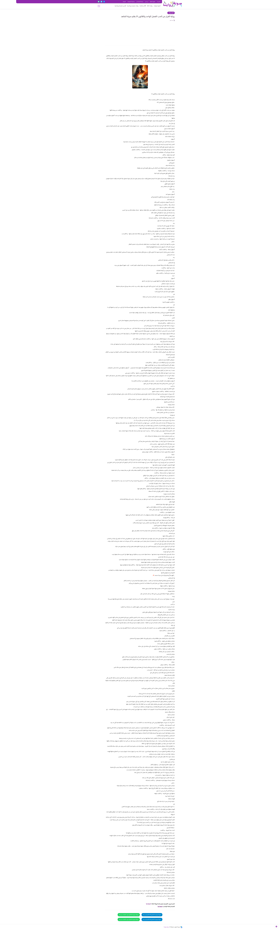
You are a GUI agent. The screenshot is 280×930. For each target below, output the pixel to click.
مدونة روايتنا (166, 927)
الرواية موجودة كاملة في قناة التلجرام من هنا (152, 915)
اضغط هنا (160, 906)
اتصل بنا (158, 2)
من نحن (146, 2)
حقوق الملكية (152, 2)
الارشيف (124, 2)
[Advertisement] (140, 32)
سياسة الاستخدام (140, 2)
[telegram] (101, 2)
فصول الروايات (157, 6)
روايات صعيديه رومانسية (132, 6)
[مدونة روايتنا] (172, 4)
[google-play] (99, 2)
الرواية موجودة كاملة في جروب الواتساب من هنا (128, 915)
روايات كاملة (150, 6)
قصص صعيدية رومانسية (120, 6)
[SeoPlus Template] (181, 927)
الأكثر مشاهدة (143, 6)
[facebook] (104, 2)
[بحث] (99, 6)
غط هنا (147, 904)
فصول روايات (171, 13)
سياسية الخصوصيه (131, 2)
